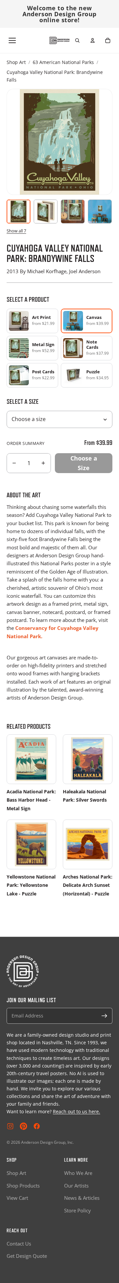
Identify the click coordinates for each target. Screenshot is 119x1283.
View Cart (17, 1197)
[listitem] (32, 321)
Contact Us (19, 1243)
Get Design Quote (27, 1255)
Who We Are (78, 1173)
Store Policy (77, 1210)
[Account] (92, 40)
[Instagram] (10, 1126)
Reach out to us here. (76, 1111)
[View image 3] (73, 211)
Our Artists (76, 1185)
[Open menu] (12, 40)
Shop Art (16, 62)
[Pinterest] (23, 1126)
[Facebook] (36, 1126)
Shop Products (23, 1185)
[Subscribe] (104, 1015)
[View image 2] (46, 211)
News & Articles (81, 1197)
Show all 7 (16, 231)
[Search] (77, 40)
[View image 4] (100, 211)
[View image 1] (18, 211)
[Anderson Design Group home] (59, 40)
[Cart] (107, 40)
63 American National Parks (63, 62)
